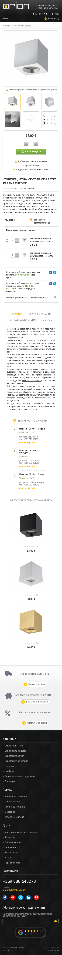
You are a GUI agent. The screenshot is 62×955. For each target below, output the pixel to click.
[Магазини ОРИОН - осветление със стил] (16, 6)
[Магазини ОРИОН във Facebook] (5, 897)
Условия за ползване (16, 797)
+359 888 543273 (19, 881)
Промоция (10, 781)
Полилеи (9, 766)
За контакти (11, 853)
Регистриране (41, 14)
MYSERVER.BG (53, 950)
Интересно (10, 847)
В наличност (28, 189)
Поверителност (13, 802)
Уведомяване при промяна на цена (33, 170)
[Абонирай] (56, 921)
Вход (57, 14)
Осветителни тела (14, 746)
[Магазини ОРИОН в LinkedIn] (28, 897)
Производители (13, 842)
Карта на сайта (12, 863)
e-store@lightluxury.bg (14, 890)
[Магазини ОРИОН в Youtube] (12, 897)
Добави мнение (32, 166)
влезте (25, 298)
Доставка (10, 812)
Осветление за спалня (16, 761)
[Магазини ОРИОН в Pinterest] (36, 897)
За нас (8, 858)
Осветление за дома (15, 751)
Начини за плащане (15, 807)
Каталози (10, 837)
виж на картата (27, 442)
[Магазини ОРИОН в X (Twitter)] (20, 897)
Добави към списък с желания (32, 161)
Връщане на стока (14, 817)
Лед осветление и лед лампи (20, 776)
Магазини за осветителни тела (21, 832)
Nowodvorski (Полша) (29, 209)
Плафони (9, 771)
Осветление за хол (14, 756)
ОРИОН (6, 26)
